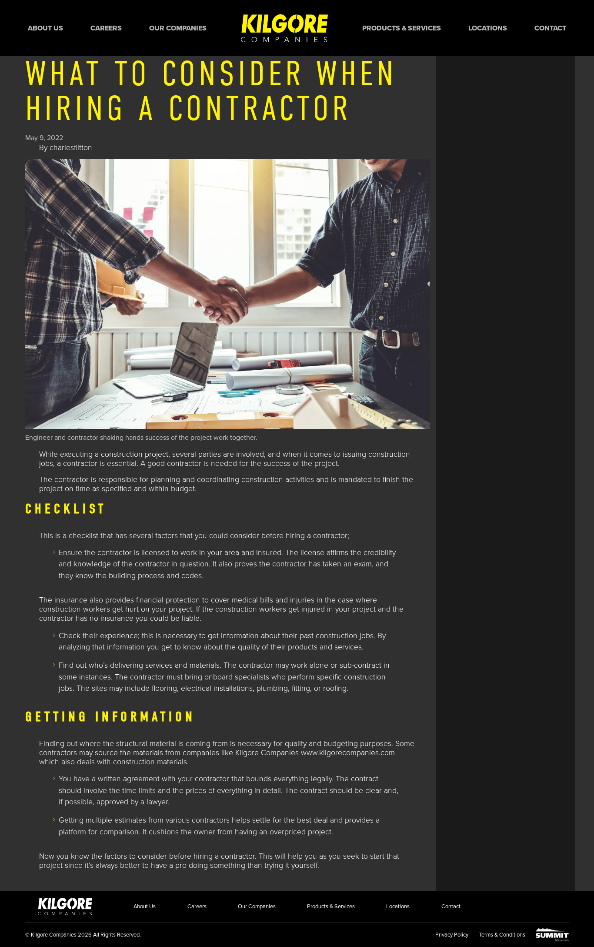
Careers (106, 28)
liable (190, 618)
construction (261, 479)
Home (284, 28)
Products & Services (401, 28)
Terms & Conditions (502, 934)
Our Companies (178, 28)
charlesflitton (71, 147)
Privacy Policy (451, 934)
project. (327, 463)
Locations (487, 28)
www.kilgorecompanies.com (348, 752)
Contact (550, 28)
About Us (45, 28)
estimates (131, 820)
